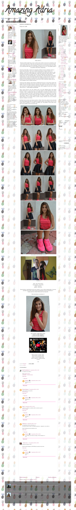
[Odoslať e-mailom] (29, 363)
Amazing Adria (29, 10)
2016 (61, 46)
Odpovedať (24, 376)
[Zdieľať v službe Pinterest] (33, 363)
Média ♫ (60, 83)
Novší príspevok (23, 477)
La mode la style (11, 53)
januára (62, 75)
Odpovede (25, 378)
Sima (23, 406)
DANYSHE (10, 39)
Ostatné (60, 91)
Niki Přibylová (10, 67)
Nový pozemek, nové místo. (14, 55)
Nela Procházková (25, 370)
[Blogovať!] (30, 363)
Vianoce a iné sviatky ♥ (63, 92)
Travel (60, 96)
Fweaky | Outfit (63, 62)
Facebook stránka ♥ (21, 21)
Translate (67, 148)
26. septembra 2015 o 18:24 (34, 442)
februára (62, 74)
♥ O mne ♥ (14, 21)
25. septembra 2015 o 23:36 (35, 414)
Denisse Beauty (25, 389)
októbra (62, 52)
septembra (63, 53)
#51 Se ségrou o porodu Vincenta (13, 28)
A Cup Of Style (11, 25)
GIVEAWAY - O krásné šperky (27, 374)
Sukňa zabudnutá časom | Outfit (17, 493)
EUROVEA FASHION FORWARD (14, 41)
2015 (61, 48)
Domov (8, 21)
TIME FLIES (14, 80)
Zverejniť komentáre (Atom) (31, 479)
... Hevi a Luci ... (25, 442)
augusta (62, 65)
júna (62, 68)
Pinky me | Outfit (64, 55)
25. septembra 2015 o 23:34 (35, 380)
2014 (61, 77)
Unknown (27, 380)
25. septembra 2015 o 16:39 (30, 406)
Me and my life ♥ (62, 87)
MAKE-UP (14, 68)
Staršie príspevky (52, 477)
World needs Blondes (12, 79)
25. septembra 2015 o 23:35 (35, 397)
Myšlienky (60, 95)
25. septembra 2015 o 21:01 (31, 423)
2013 (61, 79)
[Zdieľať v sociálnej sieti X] (31, 363)
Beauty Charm (27, 373)
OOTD (24, 365)
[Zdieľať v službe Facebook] (32, 363)
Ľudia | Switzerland (64, 63)
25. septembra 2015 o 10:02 (34, 389)
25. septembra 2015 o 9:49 (34, 370)
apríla (62, 71)
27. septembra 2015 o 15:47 (35, 452)
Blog (59, 94)
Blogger (45, 501)
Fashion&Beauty (62, 84)
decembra (63, 49)
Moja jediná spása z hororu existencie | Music (64, 57)
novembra (63, 50)
